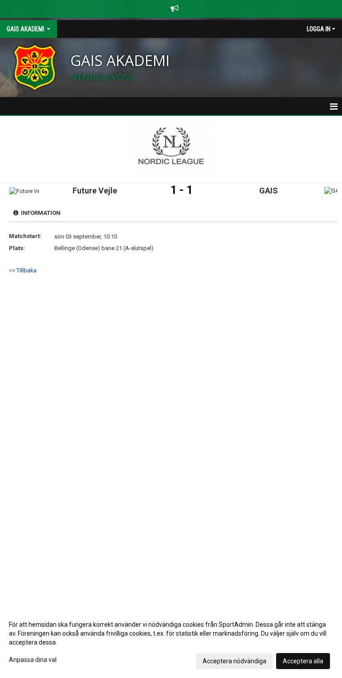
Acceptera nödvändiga (234, 661)
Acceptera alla (303, 661)
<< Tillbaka (23, 270)
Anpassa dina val (33, 659)
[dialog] (171, 642)
